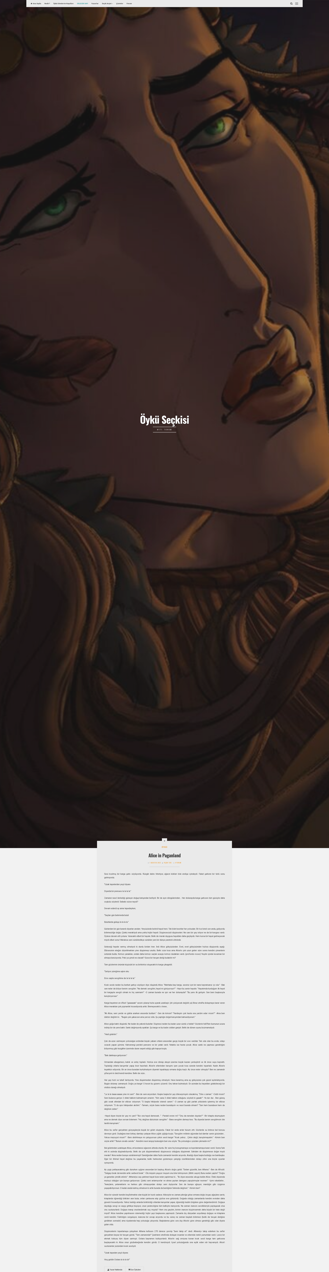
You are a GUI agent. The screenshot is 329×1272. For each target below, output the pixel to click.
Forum (129, 4)
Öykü (164, 847)
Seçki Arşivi (107, 4)
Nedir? (47, 4)
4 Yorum (178, 863)
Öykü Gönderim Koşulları (63, 4)
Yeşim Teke (168, 863)
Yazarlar (95, 4)
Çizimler (119, 4)
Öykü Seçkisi (164, 419)
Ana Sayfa (37, 4)
